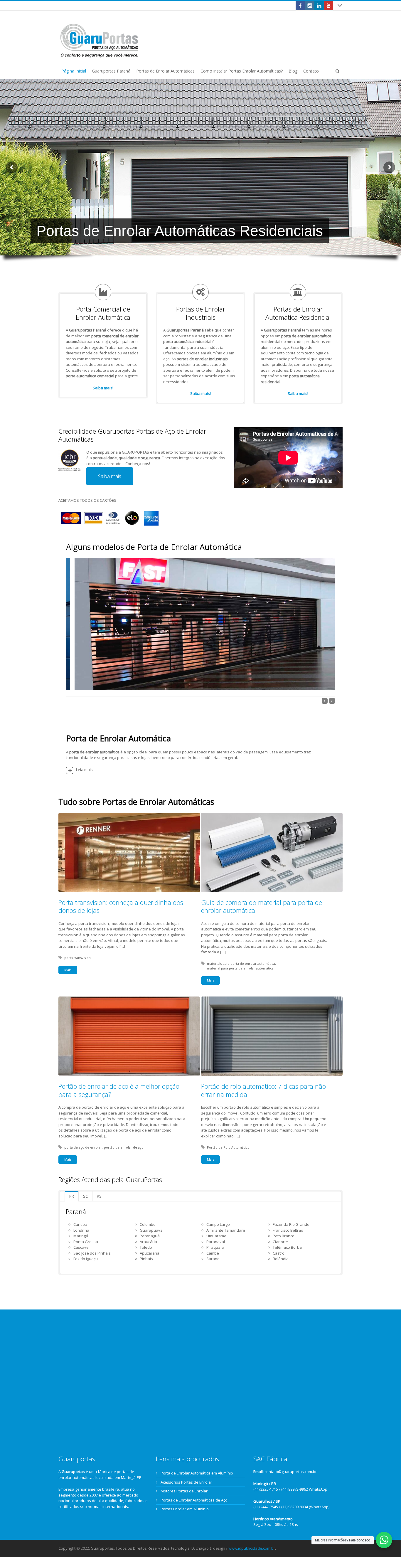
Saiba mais (109, 476)
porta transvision (77, 957)
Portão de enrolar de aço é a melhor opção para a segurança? (118, 1090)
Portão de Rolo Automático (228, 1147)
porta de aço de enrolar (83, 1147)
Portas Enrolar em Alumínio (185, 1508)
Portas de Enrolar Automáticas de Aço (194, 1500)
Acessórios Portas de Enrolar (186, 1482)
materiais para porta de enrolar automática (241, 963)
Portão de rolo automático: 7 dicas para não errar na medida (263, 1090)
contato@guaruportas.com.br (290, 1471)
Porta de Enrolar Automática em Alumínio (197, 1473)
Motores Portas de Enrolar (184, 1491)
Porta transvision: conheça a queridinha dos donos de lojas (120, 906)
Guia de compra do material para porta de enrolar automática (261, 906)
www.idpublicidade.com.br (251, 1548)
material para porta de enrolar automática (240, 968)
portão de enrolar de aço (124, 1147)
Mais (67, 969)
